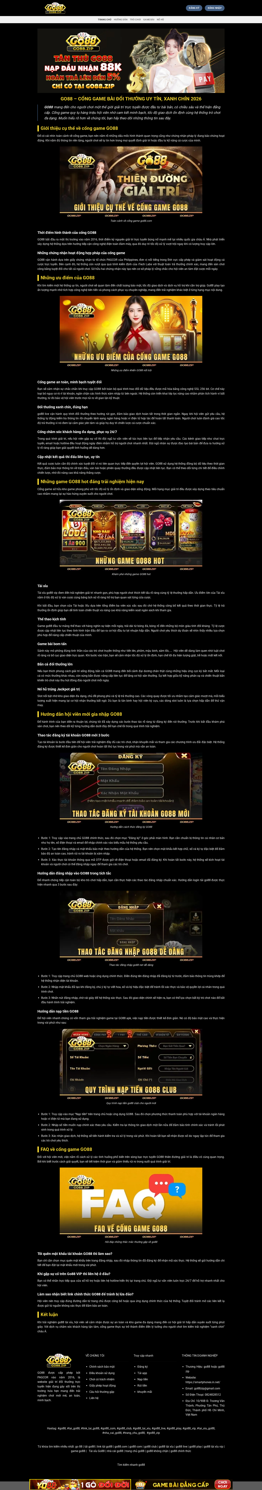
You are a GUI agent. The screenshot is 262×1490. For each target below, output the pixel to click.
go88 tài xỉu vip (213, 1446)
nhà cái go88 (115, 1451)
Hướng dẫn (120, 19)
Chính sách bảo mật (102, 1366)
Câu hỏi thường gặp (101, 1392)
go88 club (150, 1446)
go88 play (195, 1446)
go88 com (135, 1446)
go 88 (78, 1446)
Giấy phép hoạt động (102, 1385)
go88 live (181, 1446)
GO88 (41, 1372)
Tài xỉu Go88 (97, 1451)
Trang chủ (104, 19)
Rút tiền (142, 1385)
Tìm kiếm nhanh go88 (131, 1464)
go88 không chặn (157, 1451)
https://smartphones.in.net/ (203, 1382)
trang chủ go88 (134, 1451)
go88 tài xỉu (166, 1446)
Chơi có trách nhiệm (101, 1379)
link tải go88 (104, 1446)
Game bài (148, 19)
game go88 (78, 1451)
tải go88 (89, 1446)
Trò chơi (135, 19)
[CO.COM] (55, 8)
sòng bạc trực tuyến (143, 1157)
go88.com (121, 1446)
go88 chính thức (181, 1451)
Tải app (142, 1373)
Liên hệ (93, 1398)
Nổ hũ (160, 19)
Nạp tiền (142, 1379)
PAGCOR (112, 259)
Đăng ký (142, 1366)
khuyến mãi (144, 1392)
